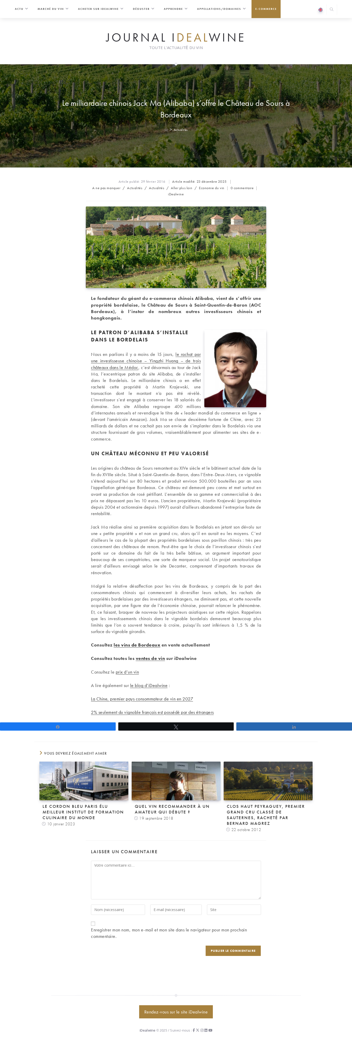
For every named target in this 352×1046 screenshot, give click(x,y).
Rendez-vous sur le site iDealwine (176, 1012)
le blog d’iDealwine (149, 685)
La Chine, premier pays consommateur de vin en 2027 (142, 699)
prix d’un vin (127, 672)
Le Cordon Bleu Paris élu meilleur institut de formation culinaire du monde (83, 811)
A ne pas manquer (106, 188)
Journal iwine (176, 37)
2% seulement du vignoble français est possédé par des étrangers (152, 712)
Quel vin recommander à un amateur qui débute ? (172, 809)
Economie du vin (211, 188)
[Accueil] (166, 129)
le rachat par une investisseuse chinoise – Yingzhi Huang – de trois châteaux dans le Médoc (146, 360)
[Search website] (331, 10)
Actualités (181, 129)
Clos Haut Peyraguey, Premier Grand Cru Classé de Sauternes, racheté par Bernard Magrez (266, 814)
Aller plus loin (181, 188)
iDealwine (176, 194)
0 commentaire (242, 188)
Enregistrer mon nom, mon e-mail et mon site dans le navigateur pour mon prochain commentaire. (169, 933)
